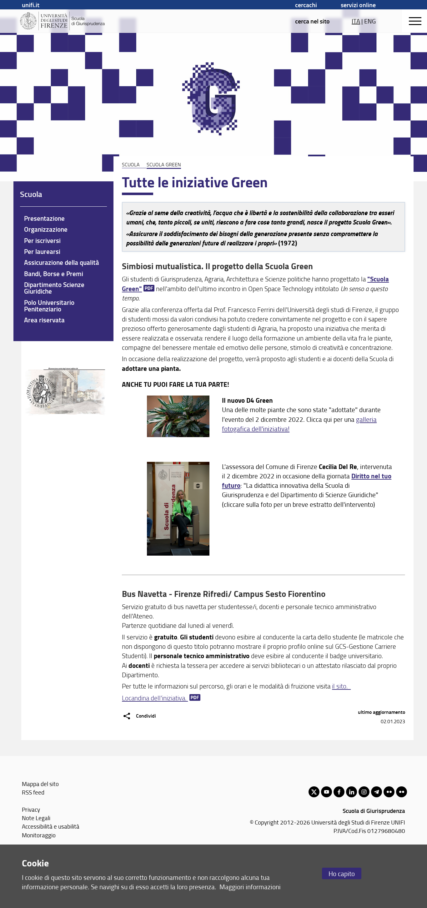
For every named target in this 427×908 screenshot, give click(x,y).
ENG (370, 21)
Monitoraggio (39, 835)
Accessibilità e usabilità (50, 826)
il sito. (341, 685)
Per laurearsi (42, 251)
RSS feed (33, 792)
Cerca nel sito (312, 21)
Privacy (31, 809)
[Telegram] (376, 791)
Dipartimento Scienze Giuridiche (54, 288)
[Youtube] (326, 791)
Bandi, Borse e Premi (53, 273)
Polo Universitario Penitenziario (49, 306)
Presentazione (44, 218)
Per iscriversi (42, 240)
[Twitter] (314, 791)
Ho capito (342, 873)
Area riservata (44, 320)
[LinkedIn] (351, 791)
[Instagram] (364, 791)
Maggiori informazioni (250, 886)
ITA (356, 21)
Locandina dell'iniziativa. (155, 697)
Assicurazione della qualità (61, 262)
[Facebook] (339, 791)
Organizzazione (46, 229)
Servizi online (358, 4)
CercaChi (306, 4)
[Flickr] (389, 791)
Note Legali (36, 818)
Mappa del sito (40, 783)
